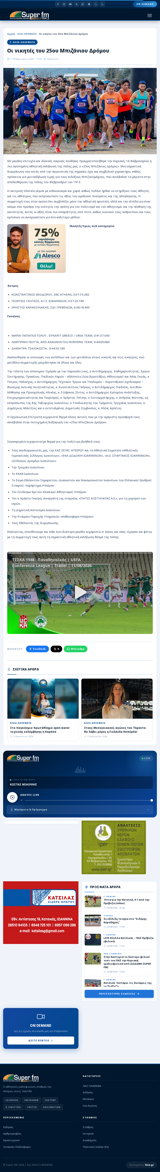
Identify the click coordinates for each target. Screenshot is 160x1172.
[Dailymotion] (89, 4)
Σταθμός (88, 1127)
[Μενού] (149, 15)
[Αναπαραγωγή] (12, 797)
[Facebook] (57, 4)
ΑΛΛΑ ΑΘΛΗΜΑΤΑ (27, 34)
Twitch (32, 1107)
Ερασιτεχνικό (11, 1140)
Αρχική (11, 34)
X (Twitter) (13, 1107)
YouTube (50, 1100)
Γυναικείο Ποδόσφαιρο (17, 1147)
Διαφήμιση (89, 1140)
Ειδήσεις (88, 1092)
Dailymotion (51, 1107)
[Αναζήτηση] (95, 4)
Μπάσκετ (88, 1099)
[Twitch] (82, 4)
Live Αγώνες (90, 1105)
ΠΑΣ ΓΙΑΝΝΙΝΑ (92, 1086)
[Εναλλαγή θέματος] (102, 4)
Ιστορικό (88, 1133)
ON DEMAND (145, 4)
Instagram (31, 1100)
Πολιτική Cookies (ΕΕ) (96, 1147)
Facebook (39, 649)
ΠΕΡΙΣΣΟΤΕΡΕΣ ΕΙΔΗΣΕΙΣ (117, 993)
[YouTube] (70, 4)
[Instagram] (64, 4)
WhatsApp (77, 649)
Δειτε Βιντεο (38, 1040)
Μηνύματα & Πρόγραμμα (30, 809)
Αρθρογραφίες (12, 1133)
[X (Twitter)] (76, 4)
